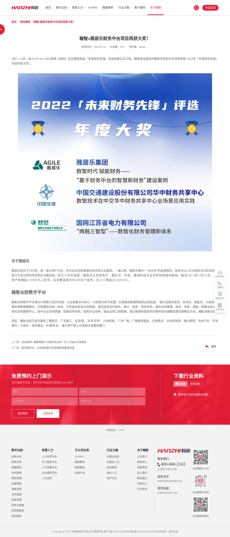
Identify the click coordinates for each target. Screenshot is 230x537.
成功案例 (17, 516)
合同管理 (17, 472)
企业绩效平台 (49, 472)
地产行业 (112, 478)
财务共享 (17, 462)
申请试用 (210, 7)
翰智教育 (107, 7)
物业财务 (112, 467)
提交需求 (23, 413)
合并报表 (17, 494)
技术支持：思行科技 (167, 531)
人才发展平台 (49, 467)
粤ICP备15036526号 (114, 531)
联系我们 (142, 478)
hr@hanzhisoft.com (167, 492)
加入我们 (142, 472)
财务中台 (17, 456)
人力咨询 (47, 478)
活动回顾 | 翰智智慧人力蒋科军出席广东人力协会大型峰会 (54, 342)
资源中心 (142, 483)
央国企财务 (113, 456)
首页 (48, 7)
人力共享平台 (49, 456)
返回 (213, 346)
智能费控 (17, 467)
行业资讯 (142, 489)
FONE (121, 430)
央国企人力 (113, 462)
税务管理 (17, 478)
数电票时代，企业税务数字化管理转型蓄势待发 (48, 348)
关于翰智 (155, 7)
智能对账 (17, 489)
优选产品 (80, 472)
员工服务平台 (49, 462)
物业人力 (112, 472)
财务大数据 (18, 505)
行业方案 (123, 7)
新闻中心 (142, 462)
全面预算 (17, 483)
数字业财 (61, 7)
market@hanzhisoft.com (169, 481)
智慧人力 (77, 7)
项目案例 (25, 22)
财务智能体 (18, 510)
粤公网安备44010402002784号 (141, 531)
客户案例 (139, 7)
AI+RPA (92, 7)
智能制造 (80, 467)
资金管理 (17, 499)
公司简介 (142, 456)
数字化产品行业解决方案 (193, 394)
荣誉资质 (142, 467)
